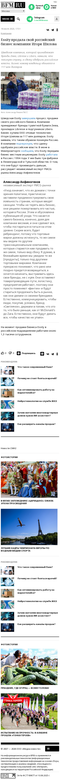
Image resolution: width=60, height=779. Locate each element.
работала (52, 154)
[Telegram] (52, 30)
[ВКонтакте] (48, 30)
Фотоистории (9, 457)
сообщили (27, 150)
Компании (6, 33)
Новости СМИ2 (8, 448)
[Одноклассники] (57, 30)
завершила (28, 118)
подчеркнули (24, 143)
